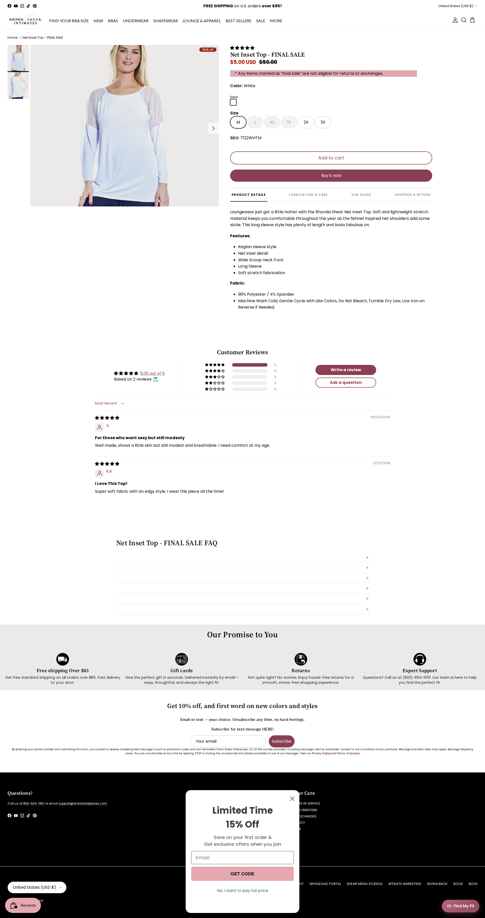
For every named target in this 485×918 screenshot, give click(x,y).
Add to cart (331, 158)
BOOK (458, 883)
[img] (107, 418)
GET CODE (242, 873)
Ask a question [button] (346, 382)
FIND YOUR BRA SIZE (69, 20)
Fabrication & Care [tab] (308, 195)
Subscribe (282, 741)
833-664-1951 (33, 803)
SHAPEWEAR (165, 20)
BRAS (113, 20)
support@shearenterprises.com (83, 803)
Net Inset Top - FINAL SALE (42, 37)
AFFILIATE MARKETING (404, 883)
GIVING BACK (437, 883)
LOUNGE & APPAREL (202, 20)
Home (13, 37)
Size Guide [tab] (361, 195)
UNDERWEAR (136, 20)
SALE (260, 20)
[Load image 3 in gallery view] (124, 125)
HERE (267, 728)
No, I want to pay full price (242, 890)
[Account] (454, 20)
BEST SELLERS (238, 20)
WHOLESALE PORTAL (325, 883)
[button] (242, 48)
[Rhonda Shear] (25, 20)
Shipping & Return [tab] (413, 195)
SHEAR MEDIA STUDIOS (364, 883)
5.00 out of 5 (152, 373)
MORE (276, 20)
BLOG (473, 883)
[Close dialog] (292, 799)
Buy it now (331, 175)
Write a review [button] (346, 370)
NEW (98, 20)
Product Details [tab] (249, 195)
